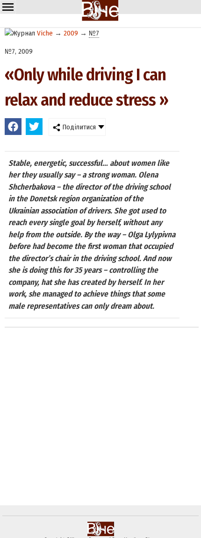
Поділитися (78, 127)
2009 (71, 33)
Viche (45, 33)
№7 (94, 33)
